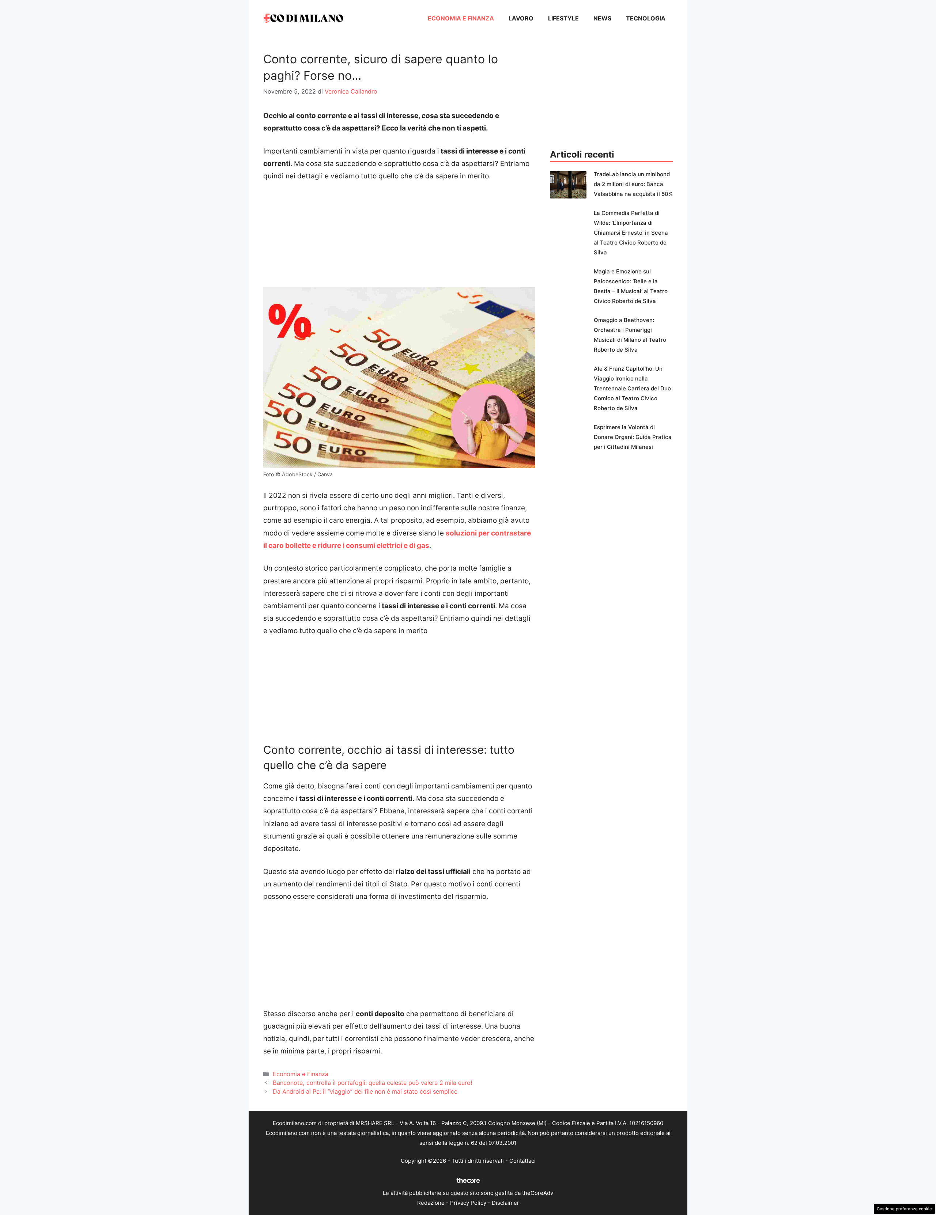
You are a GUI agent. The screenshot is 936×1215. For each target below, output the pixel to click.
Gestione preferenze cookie (904, 1208)
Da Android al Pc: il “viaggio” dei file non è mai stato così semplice (365, 1091)
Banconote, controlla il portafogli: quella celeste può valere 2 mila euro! (372, 1082)
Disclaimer (505, 1202)
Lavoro (521, 18)
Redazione (431, 1202)
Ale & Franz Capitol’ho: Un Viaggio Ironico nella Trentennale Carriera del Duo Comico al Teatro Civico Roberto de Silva (632, 388)
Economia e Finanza (461, 18)
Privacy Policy (468, 1202)
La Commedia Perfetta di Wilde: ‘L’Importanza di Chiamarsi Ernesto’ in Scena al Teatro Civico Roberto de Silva (631, 232)
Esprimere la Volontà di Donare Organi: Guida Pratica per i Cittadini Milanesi (633, 437)
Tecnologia (645, 18)
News (602, 18)
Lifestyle (563, 18)
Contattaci (522, 1160)
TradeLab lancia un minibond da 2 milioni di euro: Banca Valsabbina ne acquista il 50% (633, 184)
